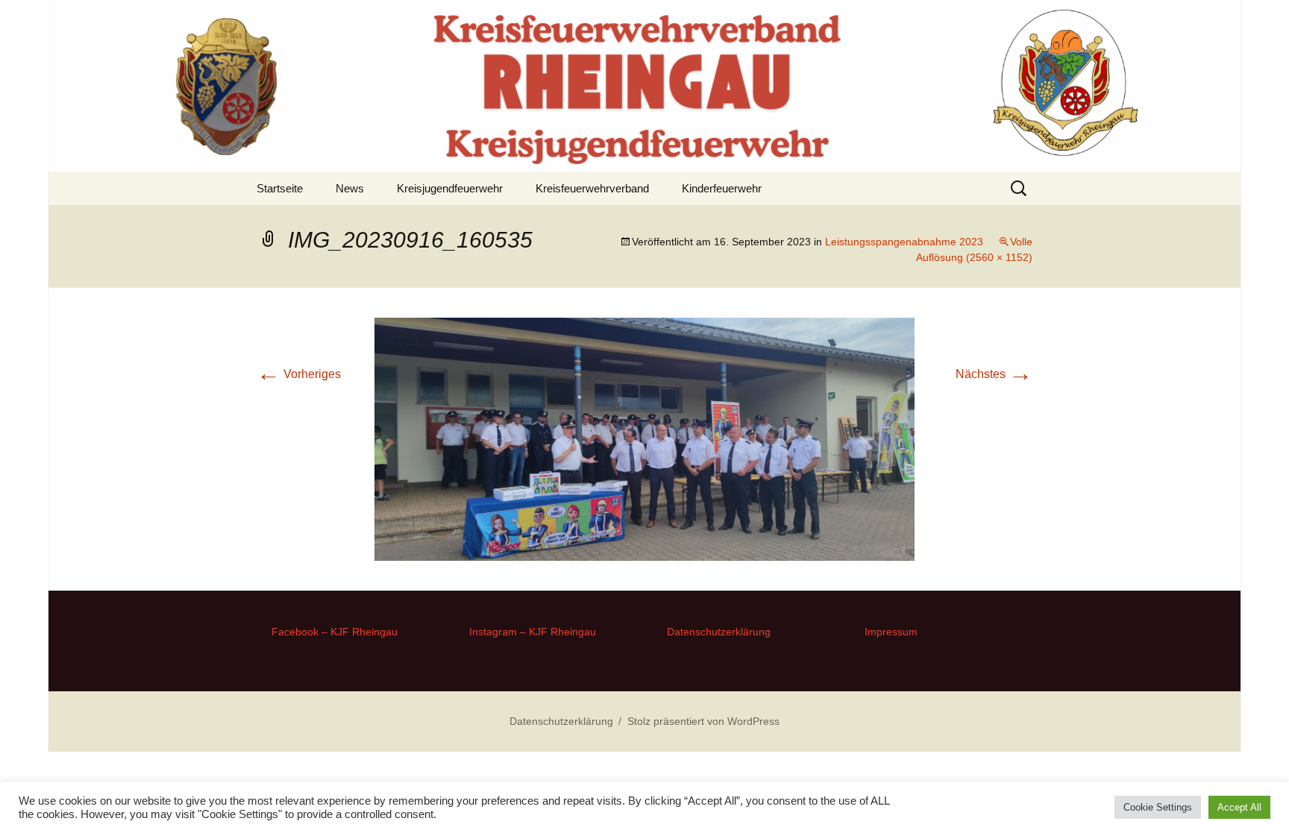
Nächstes (994, 374)
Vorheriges (299, 374)
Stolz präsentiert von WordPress (703, 721)
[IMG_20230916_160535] (644, 438)
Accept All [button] (1239, 807)
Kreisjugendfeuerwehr (450, 188)
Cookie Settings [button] (1157, 807)
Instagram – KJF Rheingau (532, 632)
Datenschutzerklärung (719, 632)
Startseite (280, 188)
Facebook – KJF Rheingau (335, 632)
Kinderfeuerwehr (722, 188)
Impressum (891, 632)
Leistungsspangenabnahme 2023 (904, 242)
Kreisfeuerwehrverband (592, 188)
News (350, 188)
